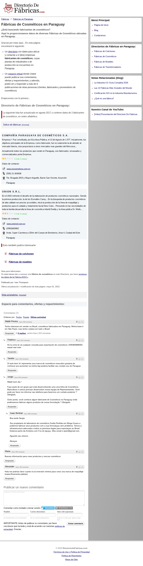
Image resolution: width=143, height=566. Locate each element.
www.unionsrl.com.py (16, 224)
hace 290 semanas (18, 452)
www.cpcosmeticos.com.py (18, 169)
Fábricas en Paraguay (23, 19)
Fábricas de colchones (21, 253)
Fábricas (5, 19)
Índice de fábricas (12, 125)
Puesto (26, 317)
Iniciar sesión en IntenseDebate (48, 507)
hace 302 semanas (22, 467)
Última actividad (38, 317)
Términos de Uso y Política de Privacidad (71, 552)
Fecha (19, 317)
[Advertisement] (66, 62)
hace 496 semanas (25, 322)
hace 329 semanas (22, 359)
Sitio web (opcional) (65, 512)
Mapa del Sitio (71, 559)
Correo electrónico (37, 512)
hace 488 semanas (30, 414)
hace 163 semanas (23, 340)
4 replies (22, 333)
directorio (12, 51)
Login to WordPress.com (64, 507)
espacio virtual (15, 74)
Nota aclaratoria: (10, 295)
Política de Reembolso (71, 556)
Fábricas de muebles (20, 262)
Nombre (7, 512)
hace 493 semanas (21, 377)
